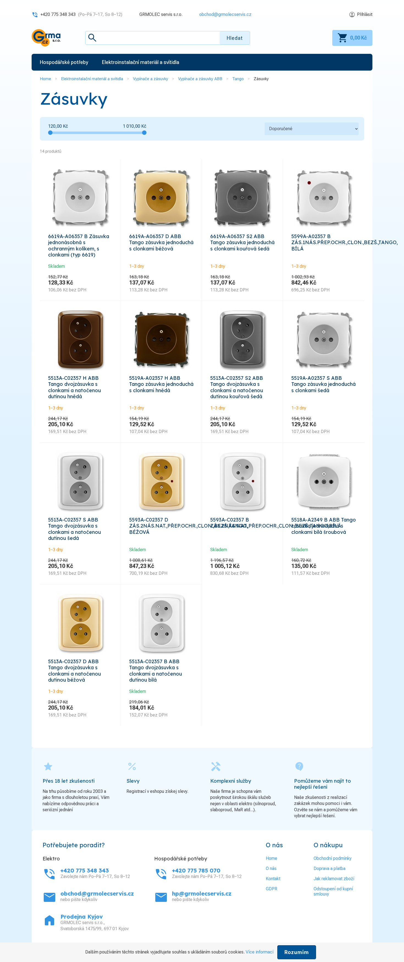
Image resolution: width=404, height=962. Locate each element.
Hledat (235, 38)
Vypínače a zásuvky (150, 78)
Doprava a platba (329, 868)
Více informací (259, 952)
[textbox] (167, 38)
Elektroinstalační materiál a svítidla (92, 78)
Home (45, 78)
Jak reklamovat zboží (334, 878)
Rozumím (296, 952)
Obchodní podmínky (333, 858)
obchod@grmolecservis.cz (225, 14)
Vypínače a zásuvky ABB (200, 78)
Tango (238, 78)
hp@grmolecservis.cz (201, 893)
